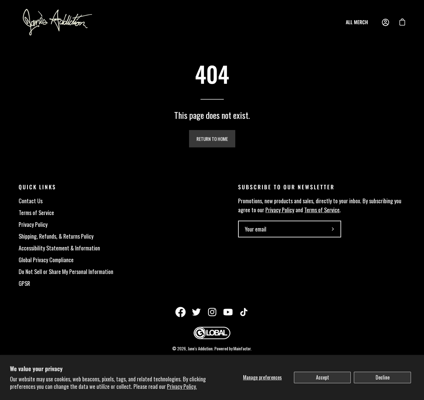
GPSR (24, 283)
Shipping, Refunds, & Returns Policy (56, 236)
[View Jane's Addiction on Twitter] (196, 312)
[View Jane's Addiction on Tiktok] (243, 312)
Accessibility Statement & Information (59, 248)
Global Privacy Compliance (46, 259)
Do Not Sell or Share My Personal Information (66, 271)
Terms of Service (36, 212)
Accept (322, 377)
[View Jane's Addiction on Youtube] (228, 312)
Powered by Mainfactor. (233, 348)
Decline (383, 377)
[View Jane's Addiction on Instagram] (212, 312)
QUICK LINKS (37, 186)
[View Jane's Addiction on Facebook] (180, 312)
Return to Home (212, 138)
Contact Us (31, 200)
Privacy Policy (33, 224)
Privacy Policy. (182, 386)
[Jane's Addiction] (57, 22)
